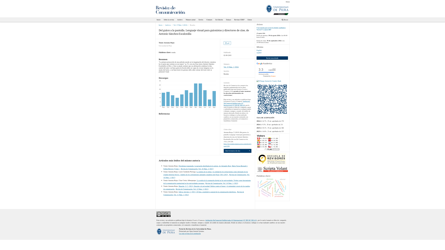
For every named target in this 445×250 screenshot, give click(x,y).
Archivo (180, 20)
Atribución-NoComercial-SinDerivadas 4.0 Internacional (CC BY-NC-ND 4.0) (237, 103)
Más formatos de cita (232, 151)
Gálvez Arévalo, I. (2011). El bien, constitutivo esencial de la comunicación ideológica (207, 192)
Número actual (190, 20)
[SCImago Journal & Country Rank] (269, 81)
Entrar (250, 20)
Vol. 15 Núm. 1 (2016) (180, 25)
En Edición (219, 20)
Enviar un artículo (272, 58)
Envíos (201, 20)
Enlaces (228, 20)
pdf (228, 43)
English (259, 50)
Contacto (209, 20)
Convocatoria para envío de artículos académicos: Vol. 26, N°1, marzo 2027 (271, 29)
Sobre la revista (169, 20)
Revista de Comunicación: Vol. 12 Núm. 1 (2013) (192, 189)
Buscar (285, 20)
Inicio (159, 20)
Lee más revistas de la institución (190, 233)
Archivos (168, 25)
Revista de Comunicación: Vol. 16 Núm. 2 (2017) (197, 169)
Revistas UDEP (239, 20)
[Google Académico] (264, 64)
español (259, 53)
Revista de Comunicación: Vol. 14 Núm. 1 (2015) (221, 183)
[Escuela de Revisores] (271, 164)
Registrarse (279, 2)
